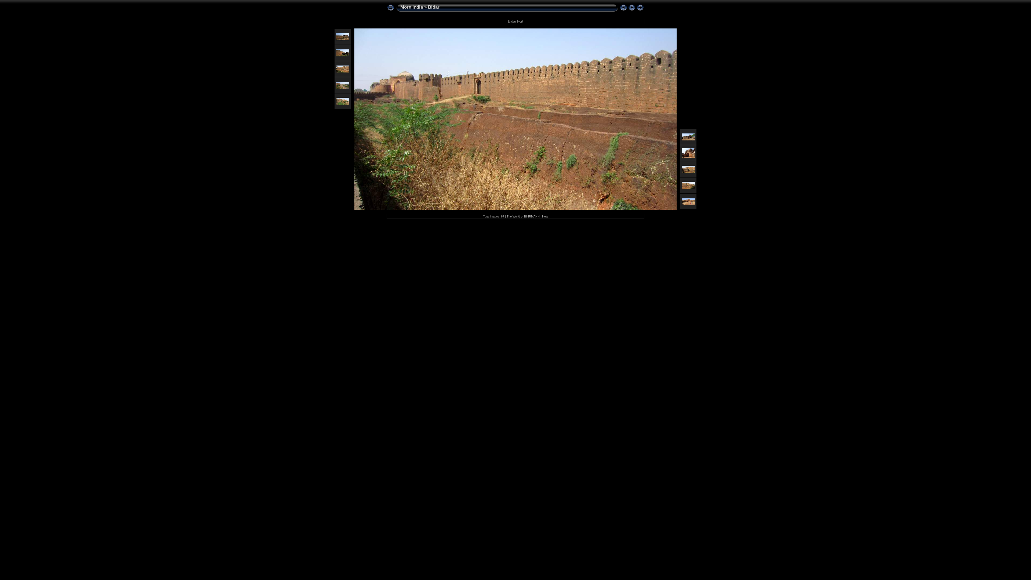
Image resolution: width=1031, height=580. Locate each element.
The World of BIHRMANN (523, 216)
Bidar (434, 7)
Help (545, 216)
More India (411, 7)
